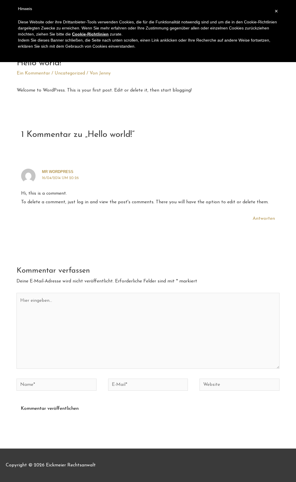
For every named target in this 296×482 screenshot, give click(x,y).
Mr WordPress (57, 172)
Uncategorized (70, 73)
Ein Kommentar (33, 73)
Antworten (264, 218)
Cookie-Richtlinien (90, 34)
